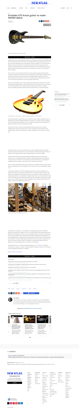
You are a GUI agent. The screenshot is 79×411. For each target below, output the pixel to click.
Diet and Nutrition (68, 388)
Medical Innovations (67, 394)
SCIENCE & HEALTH (41, 8)
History (51, 382)
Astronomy (67, 377)
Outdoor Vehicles (45, 375)
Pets (50, 388)
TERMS (28, 384)
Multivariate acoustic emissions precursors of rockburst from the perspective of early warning (22, 261)
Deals (51, 396)
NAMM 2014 (39, 245)
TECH (27, 8)
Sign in (10, 355)
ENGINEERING (13, 8)
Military (36, 380)
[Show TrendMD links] (50, 283)
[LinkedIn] (44, 21)
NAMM (35, 288)
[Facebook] (39, 21)
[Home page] (39, 3)
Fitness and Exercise (67, 390)
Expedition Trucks (45, 389)
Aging (66, 385)
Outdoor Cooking (45, 393)
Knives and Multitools (44, 391)
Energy (36, 375)
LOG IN (67, 8)
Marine (59, 378)
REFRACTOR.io (68, 372)
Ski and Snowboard (44, 400)
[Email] (50, 21)
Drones (51, 378)
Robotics (36, 382)
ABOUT (28, 375)
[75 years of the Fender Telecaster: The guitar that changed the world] (29, 319)
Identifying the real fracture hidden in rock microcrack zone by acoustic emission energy (22, 267)
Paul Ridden (16, 298)
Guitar (18, 288)
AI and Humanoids (53, 374)
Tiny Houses (44, 378)
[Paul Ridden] (10, 299)
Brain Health (67, 386)
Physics (66, 382)
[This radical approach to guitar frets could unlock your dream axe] (17, 319)
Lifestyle (51, 385)
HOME (8, 8)
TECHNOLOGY (52, 372)
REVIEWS (29, 381)
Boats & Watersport (44, 383)
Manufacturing (37, 377)
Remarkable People (53, 391)
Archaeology (67, 375)
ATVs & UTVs (44, 380)
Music (9, 13)
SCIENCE (67, 374)
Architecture (37, 374)
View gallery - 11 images (30, 57)
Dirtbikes (43, 387)
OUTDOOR (21, 8)
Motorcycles (60, 380)
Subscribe (15, 382)
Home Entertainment (53, 383)
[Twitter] (41, 21)
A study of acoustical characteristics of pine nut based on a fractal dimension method (61, 94)
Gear (43, 374)
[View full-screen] (50, 25)
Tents (43, 403)
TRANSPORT (32, 8)
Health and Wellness (67, 397)
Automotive (60, 375)
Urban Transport (61, 382)
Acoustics (24, 288)
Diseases (67, 392)
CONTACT (29, 387)
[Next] (49, 325)
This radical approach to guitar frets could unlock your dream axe (16, 326)
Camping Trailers (45, 386)
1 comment (32, 293)
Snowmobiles (44, 401)
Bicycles (59, 377)
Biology (66, 378)
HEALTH (66, 383)
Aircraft (59, 374)
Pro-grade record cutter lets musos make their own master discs (42, 326)
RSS (28, 389)
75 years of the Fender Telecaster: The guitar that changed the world (29, 326)
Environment (67, 380)
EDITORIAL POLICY (29, 378)
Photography (52, 389)
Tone (30, 288)
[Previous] (10, 325)
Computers (52, 375)
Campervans (44, 384)
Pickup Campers (45, 394)
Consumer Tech (52, 377)
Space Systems (37, 383)
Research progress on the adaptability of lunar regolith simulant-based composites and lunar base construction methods (27, 264)
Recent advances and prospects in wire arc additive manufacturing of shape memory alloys (61, 99)
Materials (36, 378)
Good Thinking (52, 380)
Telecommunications (53, 392)
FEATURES (29, 379)
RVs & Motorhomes (44, 397)
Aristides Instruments (17, 251)
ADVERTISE (29, 383)
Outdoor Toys (44, 377)
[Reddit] (46, 21)
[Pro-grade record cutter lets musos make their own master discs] (42, 319)
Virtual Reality (52, 394)
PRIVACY (28, 386)
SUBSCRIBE (63, 8)
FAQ (28, 390)
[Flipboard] (48, 21)
